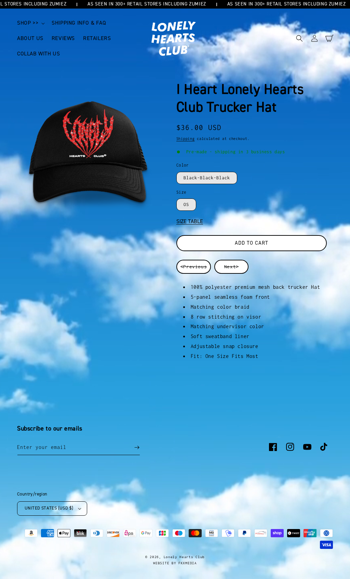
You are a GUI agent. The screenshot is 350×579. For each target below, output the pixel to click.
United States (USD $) (49, 508)
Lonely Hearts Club (184, 557)
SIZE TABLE (189, 221)
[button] (30, 23)
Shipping (185, 139)
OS (186, 204)
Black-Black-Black (207, 177)
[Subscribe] (136, 447)
